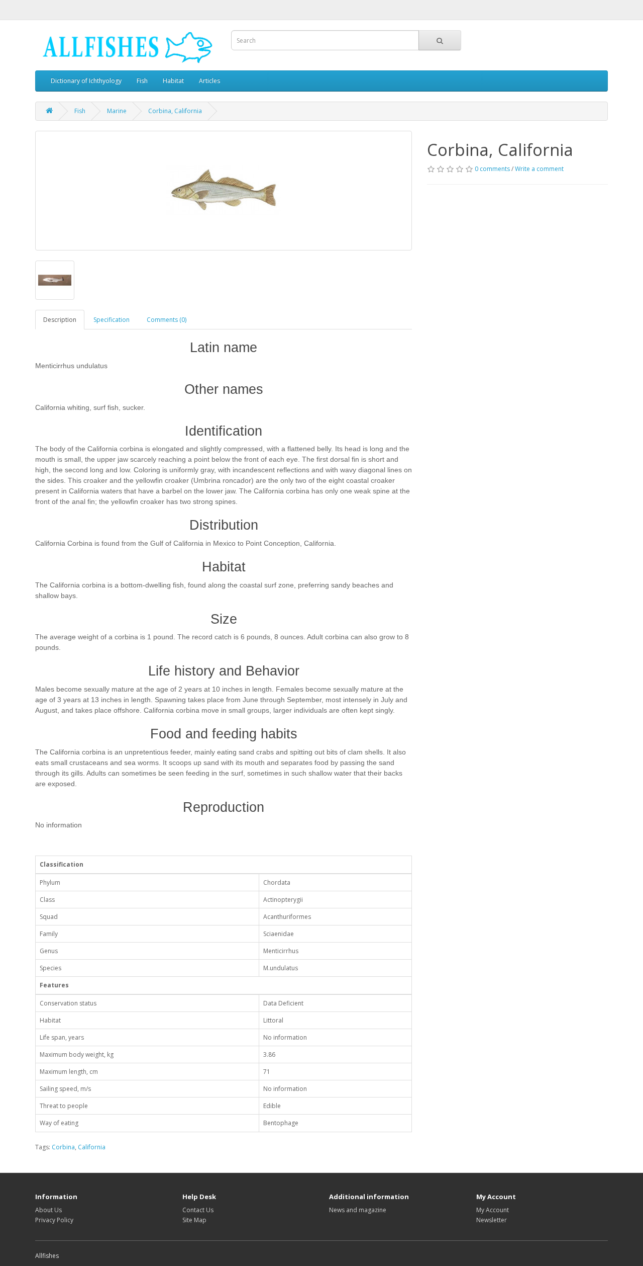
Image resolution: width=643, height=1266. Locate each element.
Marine (117, 111)
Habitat (173, 80)
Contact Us (197, 1210)
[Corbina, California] (223, 190)
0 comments (492, 168)
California (91, 1147)
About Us (48, 1210)
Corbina (63, 1147)
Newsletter (491, 1220)
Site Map (194, 1220)
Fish (142, 80)
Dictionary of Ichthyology (86, 80)
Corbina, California (175, 111)
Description (59, 319)
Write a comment (539, 168)
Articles (209, 80)
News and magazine (357, 1210)
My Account (492, 1210)
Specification (111, 319)
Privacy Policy (54, 1220)
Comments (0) (166, 319)
